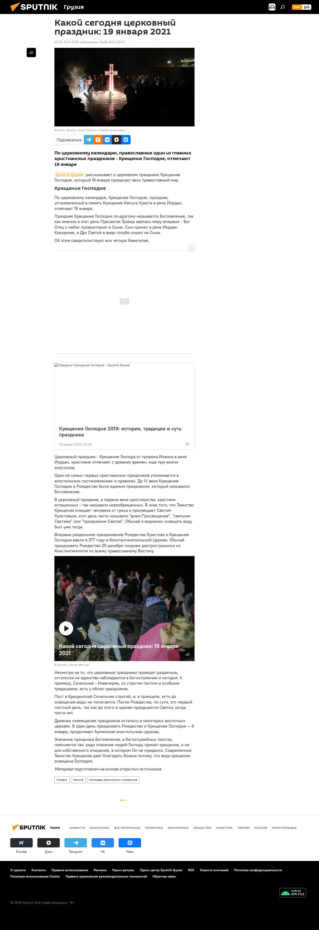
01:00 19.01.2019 (66, 42)
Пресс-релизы (123, 870)
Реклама (100, 870)
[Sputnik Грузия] (36, 13)
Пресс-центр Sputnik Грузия (161, 870)
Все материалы (127, 828)
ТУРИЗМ (243, 828)
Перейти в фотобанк (112, 130)
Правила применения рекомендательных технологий (106, 876)
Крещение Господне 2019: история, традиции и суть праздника (120, 431)
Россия (261, 828)
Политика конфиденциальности (258, 870)
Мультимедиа (284, 828)
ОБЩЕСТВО (202, 828)
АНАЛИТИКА (99, 828)
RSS (191, 870)
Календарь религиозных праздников (113, 779)
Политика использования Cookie (35, 876)
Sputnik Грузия (69, 174)
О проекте (18, 870)
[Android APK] (293, 893)
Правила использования (69, 870)
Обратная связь (164, 876)
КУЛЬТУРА (224, 828)
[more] (187, 444)
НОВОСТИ (77, 828)
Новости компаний (214, 870)
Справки (62, 779)
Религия (78, 779)
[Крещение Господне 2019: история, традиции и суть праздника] (124, 393)
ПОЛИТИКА (154, 828)
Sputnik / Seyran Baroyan (73, 664)
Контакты (39, 870)
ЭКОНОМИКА (178, 828)
